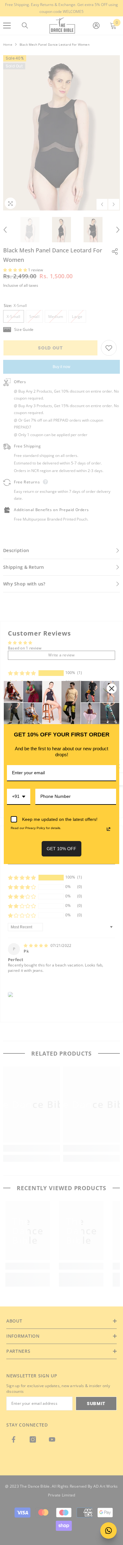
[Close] (111, 688)
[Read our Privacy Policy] (108, 829)
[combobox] (18, 797)
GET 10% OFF (61, 848)
